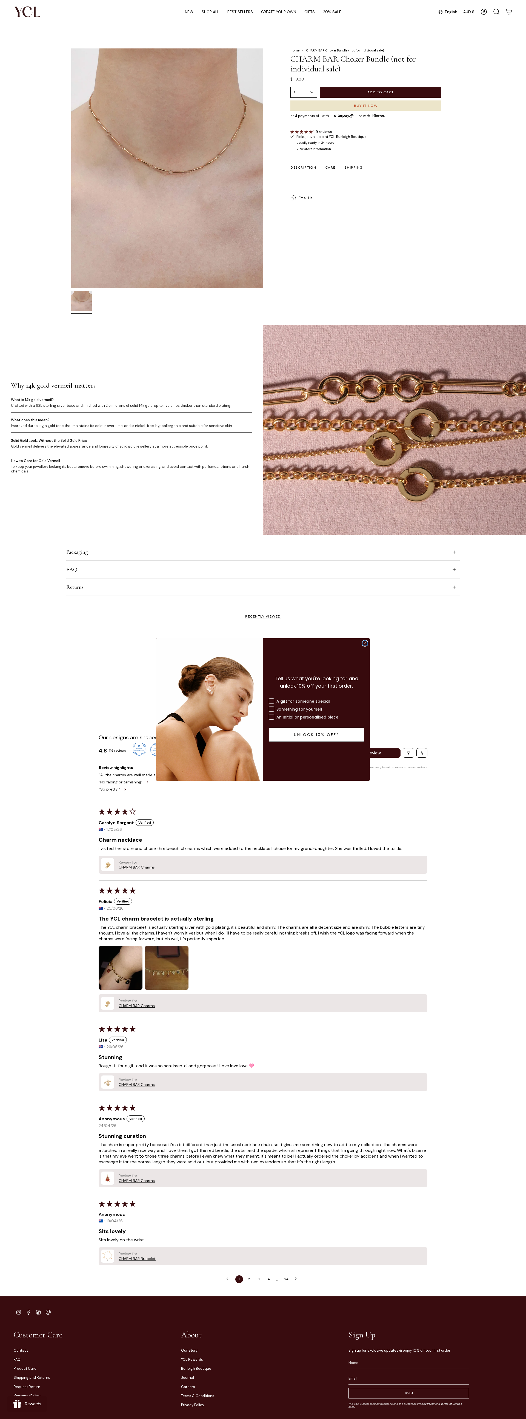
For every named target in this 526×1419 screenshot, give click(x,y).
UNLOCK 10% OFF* (316, 734)
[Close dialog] (365, 643)
